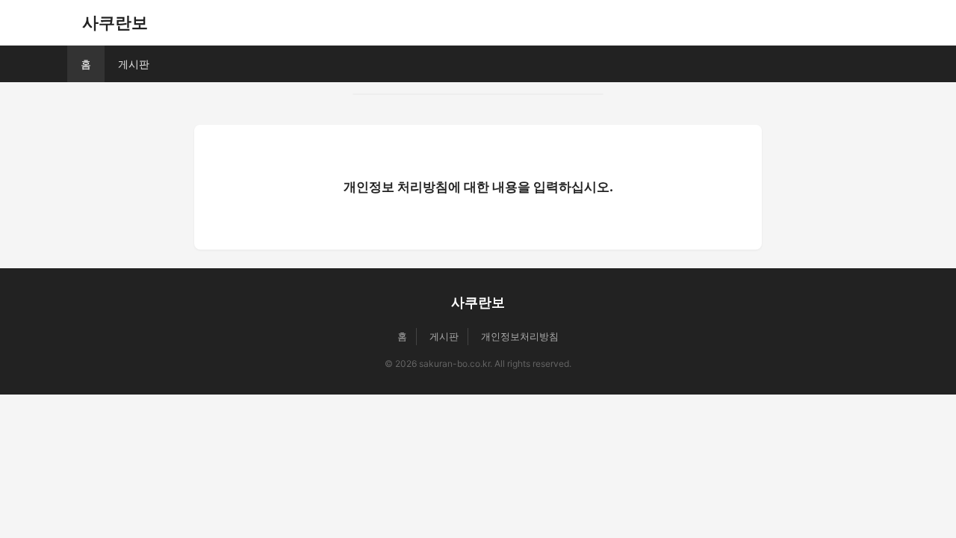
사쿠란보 (115, 22)
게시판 (133, 64)
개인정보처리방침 (520, 336)
